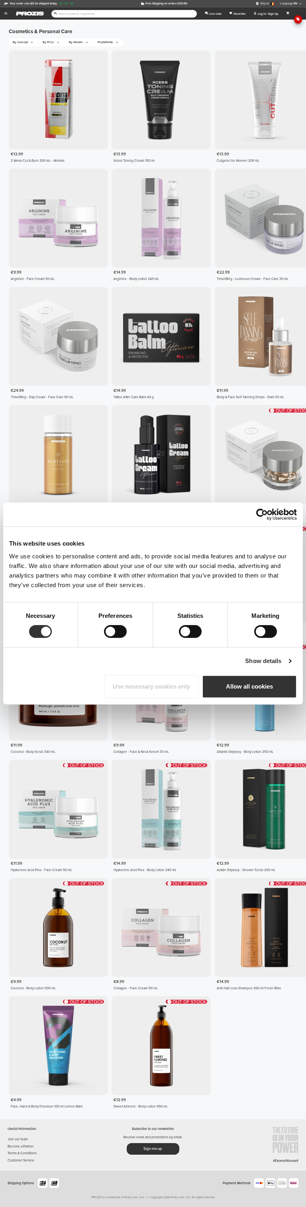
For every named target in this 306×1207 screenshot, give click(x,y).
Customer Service (21, 1160)
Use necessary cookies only (151, 686)
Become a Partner (21, 1146)
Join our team (18, 1139)
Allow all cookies (249, 686)
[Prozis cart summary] (288, 14)
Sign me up (152, 1148)
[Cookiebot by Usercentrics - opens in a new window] (262, 514)
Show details (263, 660)
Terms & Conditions (22, 1153)
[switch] (115, 631)
